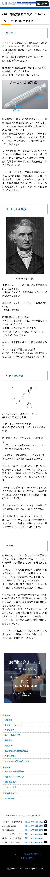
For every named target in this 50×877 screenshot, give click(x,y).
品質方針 (8, 740)
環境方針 (8, 745)
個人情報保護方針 (33, 854)
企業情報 (6, 715)
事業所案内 (9, 729)
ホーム (17, 854)
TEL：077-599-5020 (34, 821)
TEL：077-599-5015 (34, 838)
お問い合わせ (8, 798)
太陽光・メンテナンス (14, 776)
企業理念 (8, 719)
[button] (42, 3)
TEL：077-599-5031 (34, 830)
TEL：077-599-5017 (34, 834)
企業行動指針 (10, 755)
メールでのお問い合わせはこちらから (25, 694)
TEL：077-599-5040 (34, 825)
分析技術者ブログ (10, 793)
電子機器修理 (10, 781)
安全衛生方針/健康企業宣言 (17, 750)
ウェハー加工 (10, 787)
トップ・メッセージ (13, 724)
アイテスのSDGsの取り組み (17, 761)
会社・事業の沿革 (12, 735)
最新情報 (6, 767)
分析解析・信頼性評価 (14, 771)
